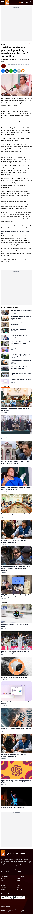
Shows (18, 883)
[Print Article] (23, 70)
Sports (3, 885)
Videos (18, 885)
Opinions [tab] (16, 307)
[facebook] (3, 71)
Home (19, 44)
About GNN (3, 869)
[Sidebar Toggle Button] (2, 2)
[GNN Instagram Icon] (18, 910)
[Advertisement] (16, 24)
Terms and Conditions (6, 872)
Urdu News (19, 889)
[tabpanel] (16, 347)
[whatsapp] (11, 71)
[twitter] (7, 71)
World (2, 880)
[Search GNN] (30, 2)
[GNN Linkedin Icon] (22, 910)
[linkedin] (15, 71)
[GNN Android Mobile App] (7, 897)
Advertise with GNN (17, 872)
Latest (18, 880)
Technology (4, 887)
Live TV (18, 887)
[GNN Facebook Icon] (9, 910)
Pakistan (24, 44)
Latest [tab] (3, 307)
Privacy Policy (16, 869)
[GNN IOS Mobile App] (19, 897)
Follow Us (4, 910)
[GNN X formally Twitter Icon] (14, 910)
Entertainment (5, 883)
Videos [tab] (9, 307)
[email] (19, 71)
